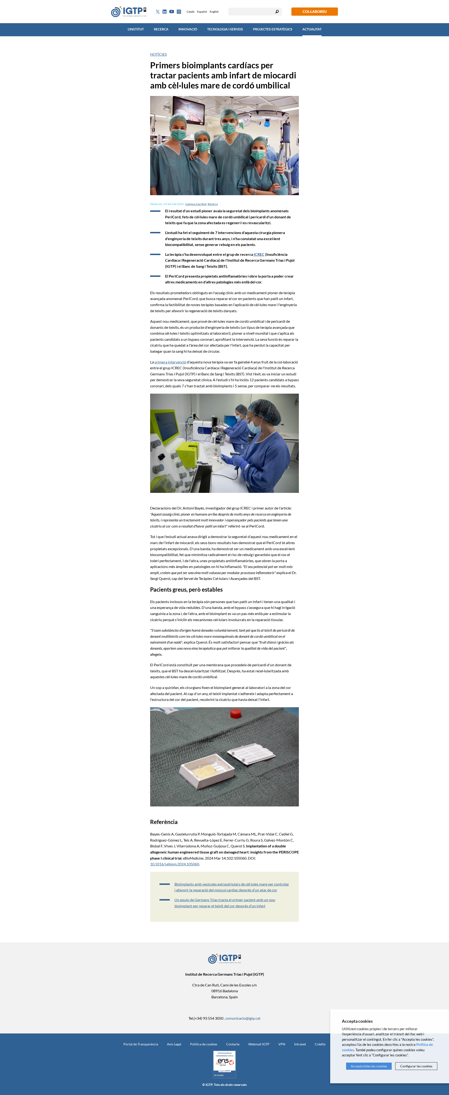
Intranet (300, 1044)
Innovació (187, 29)
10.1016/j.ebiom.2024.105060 (174, 864)
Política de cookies (203, 1044)
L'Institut (136, 29)
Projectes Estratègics (272, 29)
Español (202, 11)
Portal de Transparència (140, 1044)
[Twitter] (158, 12)
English (214, 11)
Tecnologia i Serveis (225, 29)
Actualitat (312, 29)
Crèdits (320, 1044)
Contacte (232, 1044)
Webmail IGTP (258, 1044)
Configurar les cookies (416, 1066)
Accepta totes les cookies (369, 1066)
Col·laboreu (315, 11)
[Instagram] (179, 12)
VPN (281, 1044)
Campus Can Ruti (195, 204)
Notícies (158, 54)
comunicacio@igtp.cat (243, 1018)
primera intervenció (170, 362)
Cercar (277, 11)
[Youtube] (171, 11)
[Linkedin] (165, 12)
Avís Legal (174, 1044)
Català (190, 11)
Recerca (161, 29)
